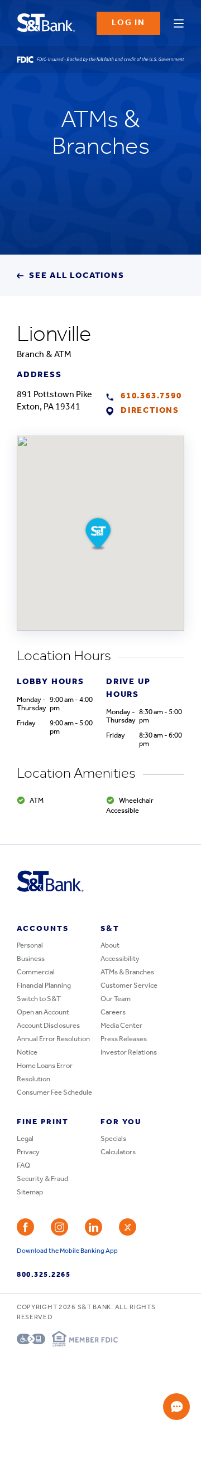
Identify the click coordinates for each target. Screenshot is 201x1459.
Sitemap (30, 1192)
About (109, 945)
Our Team (115, 999)
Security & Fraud (42, 1179)
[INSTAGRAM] (59, 1227)
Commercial (36, 972)
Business (31, 959)
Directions (150, 411)
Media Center (121, 1025)
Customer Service (128, 985)
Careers (113, 1012)
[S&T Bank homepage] (47, 23)
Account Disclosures (48, 1025)
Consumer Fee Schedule (54, 1092)
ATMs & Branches (127, 972)
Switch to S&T (39, 999)
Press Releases (123, 1039)
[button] (98, 533)
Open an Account (43, 1012)
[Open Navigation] (178, 21)
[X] (127, 1227)
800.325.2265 (43, 1275)
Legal (25, 1139)
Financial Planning (44, 985)
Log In (128, 23)
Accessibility (120, 959)
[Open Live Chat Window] (176, 1406)
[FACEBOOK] (25, 1227)
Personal (30, 945)
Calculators (118, 1152)
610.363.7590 (151, 396)
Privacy (28, 1152)
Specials (113, 1139)
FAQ (23, 1165)
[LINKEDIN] (93, 1227)
